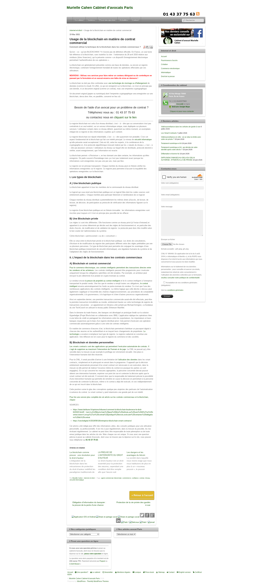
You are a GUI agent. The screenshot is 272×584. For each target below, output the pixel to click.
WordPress (81, 581)
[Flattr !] (125, 522)
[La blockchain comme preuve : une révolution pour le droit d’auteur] (84, 462)
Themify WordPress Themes (98, 581)
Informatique (166, 72)
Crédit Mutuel (74, 564)
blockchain (118, 478)
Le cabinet (79, 20)
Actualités (124, 20)
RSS (202, 14)
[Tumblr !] (143, 522)
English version (184, 572)
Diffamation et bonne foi (170, 154)
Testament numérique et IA (171, 143)
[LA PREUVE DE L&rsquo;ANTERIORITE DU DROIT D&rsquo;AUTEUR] (112, 462)
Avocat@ (179, 104)
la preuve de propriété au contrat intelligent (102, 281)
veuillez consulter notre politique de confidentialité (180, 278)
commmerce (126, 478)
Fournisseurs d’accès (169, 60)
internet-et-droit (89, 478)
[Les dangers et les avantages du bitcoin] (141, 461)
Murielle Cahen (77, 478)
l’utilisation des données (127, 360)
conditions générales (175, 290)
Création (164, 64)
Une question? (82, 572)
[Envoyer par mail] (151, 522)
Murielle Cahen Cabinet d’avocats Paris (100, 7)
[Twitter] (142, 517)
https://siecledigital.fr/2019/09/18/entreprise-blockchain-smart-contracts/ (102, 421)
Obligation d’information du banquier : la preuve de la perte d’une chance (89, 503)
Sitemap (161, 572)
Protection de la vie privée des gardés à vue (133, 503)
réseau (147, 478)
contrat (141, 478)
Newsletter (108, 572)
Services (91, 20)
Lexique (137, 572)
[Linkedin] (118, 522)
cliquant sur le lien (125, 117)
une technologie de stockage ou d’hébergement (127, 83)
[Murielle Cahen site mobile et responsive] (84, 517)
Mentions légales (123, 572)
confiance (135, 478)
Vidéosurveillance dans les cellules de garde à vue (180, 127)
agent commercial (107, 478)
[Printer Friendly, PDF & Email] (148, 47)
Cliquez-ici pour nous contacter (182, 111)
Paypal (102, 561)
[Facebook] (147, 517)
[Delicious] (134, 522)
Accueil (70, 20)
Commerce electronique (170, 68)
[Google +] (152, 517)
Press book (149, 572)
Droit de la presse (168, 76)
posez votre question (92, 554)
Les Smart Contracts (169, 133)
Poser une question (107, 20)
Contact (135, 20)
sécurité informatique (143, 139)
